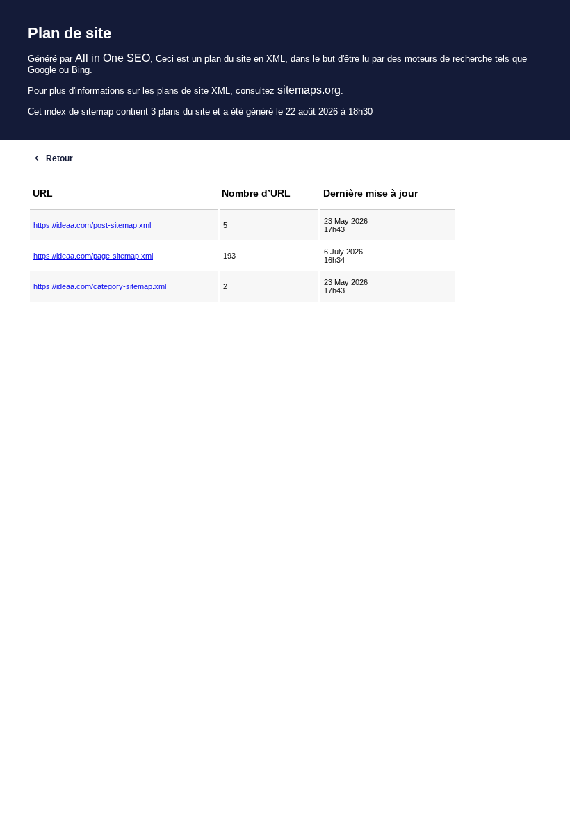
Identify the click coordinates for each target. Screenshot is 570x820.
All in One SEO (112, 58)
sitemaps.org (309, 90)
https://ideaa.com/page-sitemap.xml (93, 256)
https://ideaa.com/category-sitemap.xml (99, 286)
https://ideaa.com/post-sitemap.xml (92, 225)
